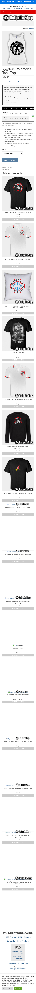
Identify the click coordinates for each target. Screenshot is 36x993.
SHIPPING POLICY (17, 951)
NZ (32, 8)
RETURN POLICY (18, 953)
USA (14, 8)
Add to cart (10, 160)
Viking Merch (7, 169)
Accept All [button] (17, 988)
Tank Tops (31, 28)
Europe (9, 8)
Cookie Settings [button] (7, 988)
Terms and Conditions (18, 964)
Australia (26, 8)
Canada (19, 8)
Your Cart (9, 12)
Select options (18, 219)
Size (4, 149)
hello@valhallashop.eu (18, 969)
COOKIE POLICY (18, 958)
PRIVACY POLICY (18, 956)
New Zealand (23, 941)
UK (4, 8)
